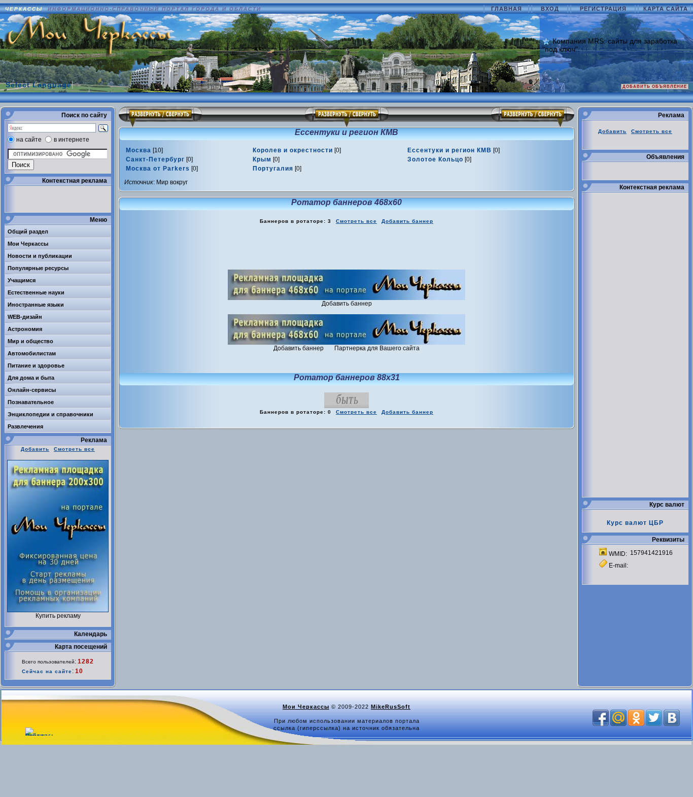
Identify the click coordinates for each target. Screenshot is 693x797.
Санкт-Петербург (155, 159)
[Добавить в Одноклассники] (636, 718)
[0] (297, 150)
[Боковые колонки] (347, 117)
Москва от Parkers (158, 168)
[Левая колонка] (160, 117)
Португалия (273, 168)
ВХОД (551, 9)
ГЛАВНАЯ (507, 9)
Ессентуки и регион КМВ (449, 150)
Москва (138, 150)
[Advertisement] (346, 247)
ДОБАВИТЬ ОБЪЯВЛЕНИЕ (654, 86)
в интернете (71, 139)
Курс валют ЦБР (635, 522)
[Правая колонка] (533, 117)
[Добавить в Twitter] (654, 718)
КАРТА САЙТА (665, 9)
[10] (144, 150)
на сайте (29, 139)
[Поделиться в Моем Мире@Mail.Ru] (618, 718)
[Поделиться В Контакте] (672, 718)
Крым (262, 159)
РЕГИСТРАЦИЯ (604, 9)
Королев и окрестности (293, 150)
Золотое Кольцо (435, 159)
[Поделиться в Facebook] (601, 718)
